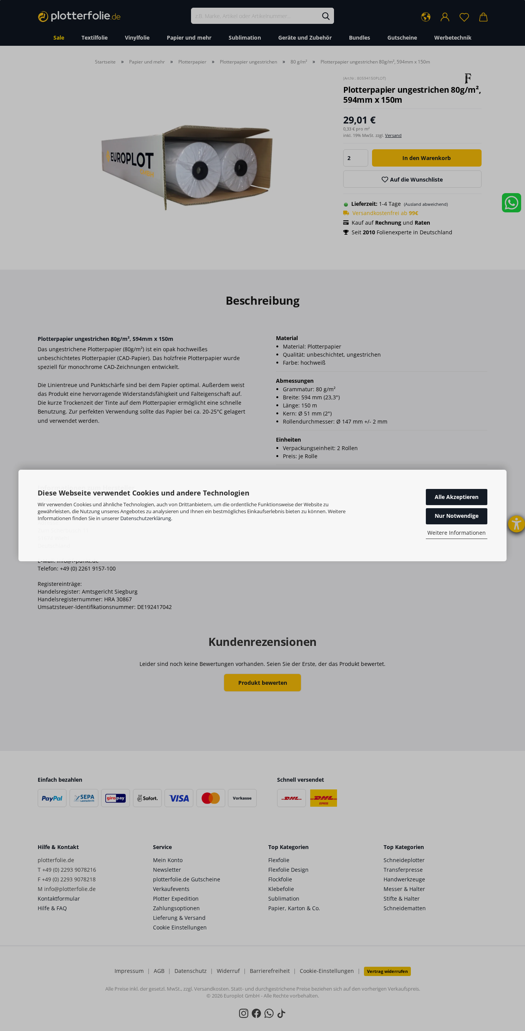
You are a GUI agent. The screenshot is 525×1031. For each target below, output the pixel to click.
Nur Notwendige (456, 515)
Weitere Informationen (456, 532)
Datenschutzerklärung (145, 518)
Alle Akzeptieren (456, 496)
